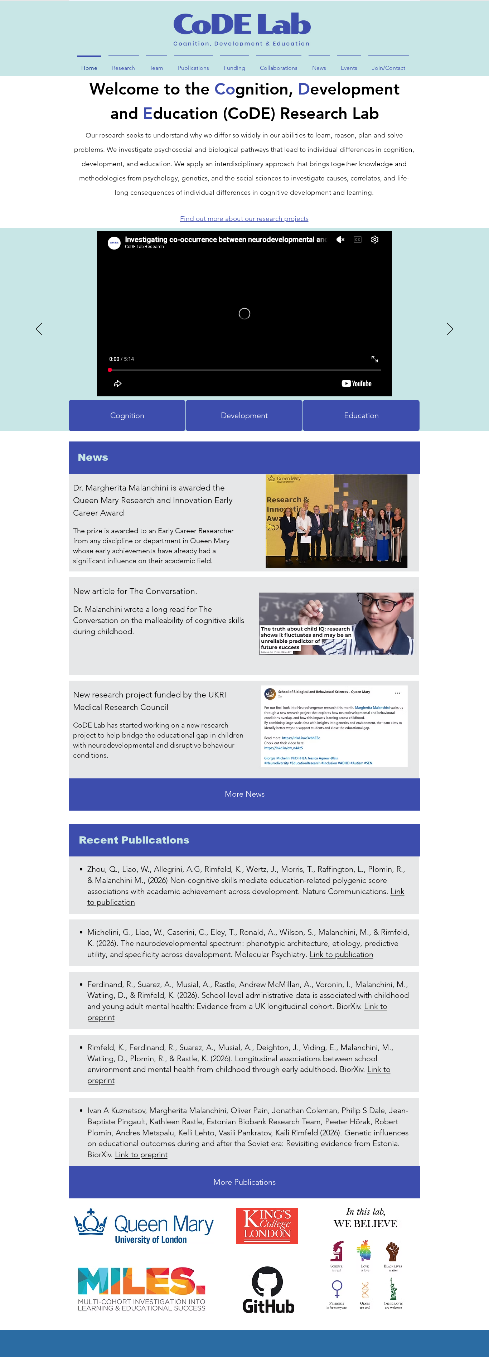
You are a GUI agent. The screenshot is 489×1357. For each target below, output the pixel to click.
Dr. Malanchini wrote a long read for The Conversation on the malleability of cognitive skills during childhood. (158, 620)
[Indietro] (39, 329)
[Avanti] (450, 329)
